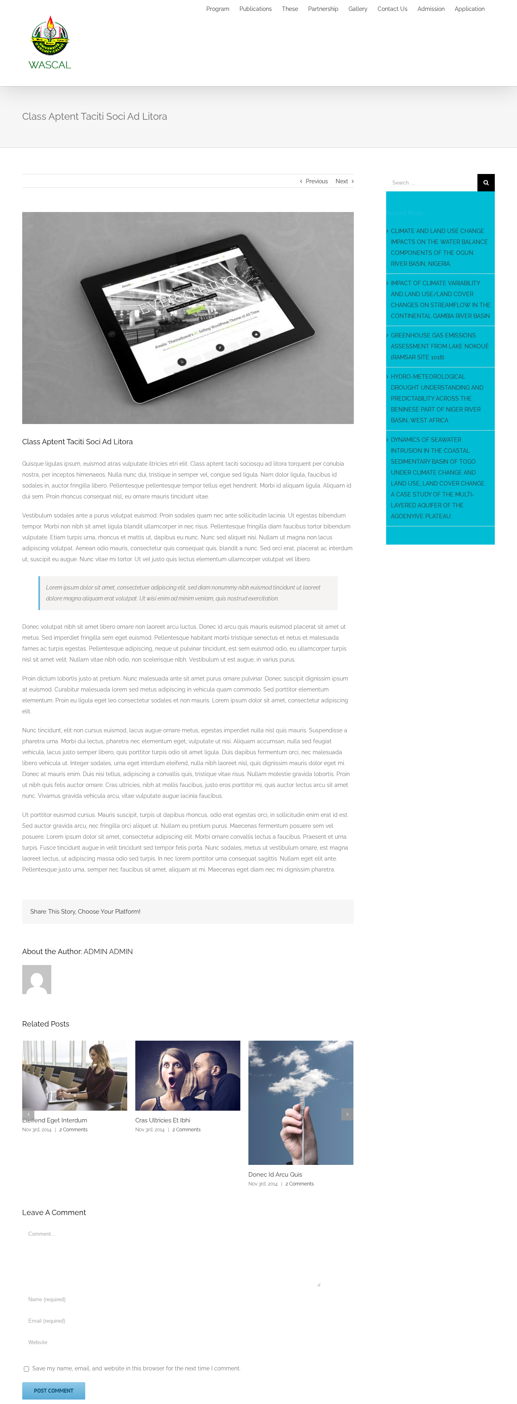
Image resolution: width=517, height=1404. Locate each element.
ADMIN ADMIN (108, 951)
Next (342, 181)
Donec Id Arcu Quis (275, 1174)
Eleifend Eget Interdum (54, 1120)
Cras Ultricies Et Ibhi (162, 1120)
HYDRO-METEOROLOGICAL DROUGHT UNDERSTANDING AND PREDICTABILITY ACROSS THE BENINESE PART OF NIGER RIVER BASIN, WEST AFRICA (437, 398)
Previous (317, 181)
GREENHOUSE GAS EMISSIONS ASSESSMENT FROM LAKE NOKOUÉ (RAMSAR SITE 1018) (440, 346)
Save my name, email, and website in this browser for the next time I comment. (136, 1368)
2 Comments (73, 1130)
